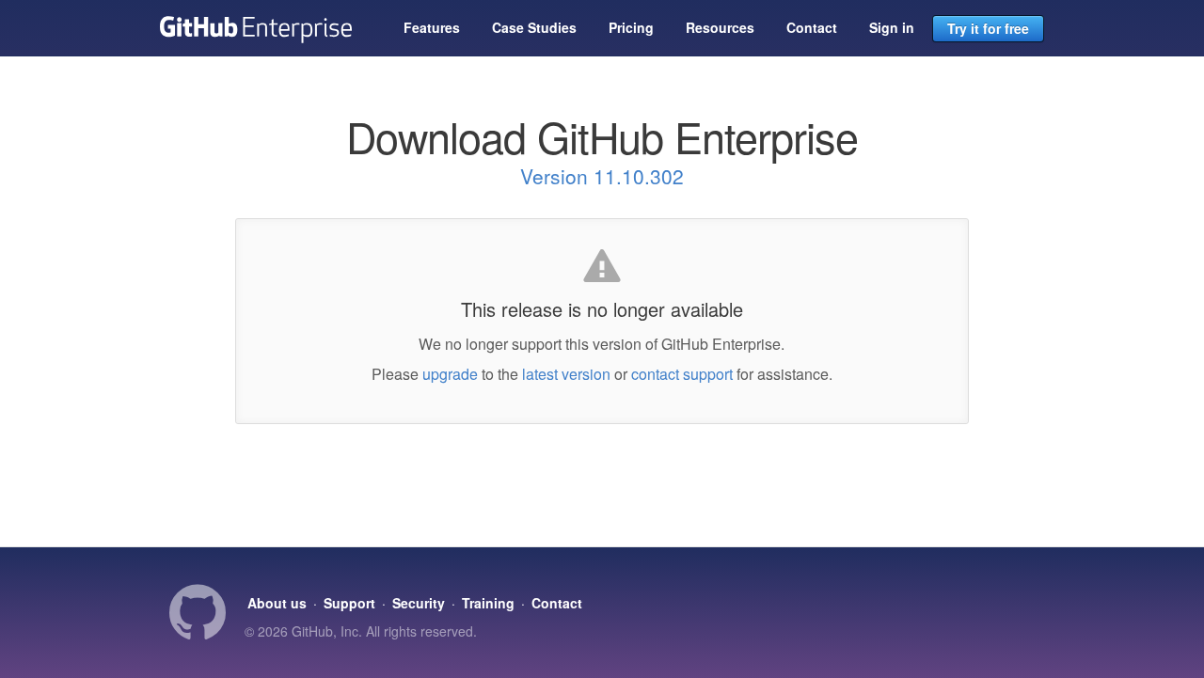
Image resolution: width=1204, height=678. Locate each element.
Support (349, 602)
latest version (566, 374)
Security (418, 602)
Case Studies (534, 27)
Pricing (631, 27)
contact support (682, 374)
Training (488, 602)
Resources (720, 27)
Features (432, 27)
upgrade (450, 374)
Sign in (891, 27)
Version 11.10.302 (602, 176)
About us (277, 602)
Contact (811, 27)
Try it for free (988, 28)
